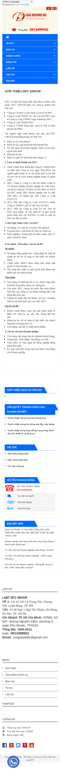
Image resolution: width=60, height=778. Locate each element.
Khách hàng (13, 56)
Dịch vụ (10, 49)
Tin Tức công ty (16, 466)
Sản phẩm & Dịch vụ (16, 674)
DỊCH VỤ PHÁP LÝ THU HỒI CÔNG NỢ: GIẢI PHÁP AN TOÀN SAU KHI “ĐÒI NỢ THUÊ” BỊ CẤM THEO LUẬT (29, 532)
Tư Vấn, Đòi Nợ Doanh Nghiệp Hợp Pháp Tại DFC (29, 550)
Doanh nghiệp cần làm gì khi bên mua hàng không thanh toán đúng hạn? (29, 543)
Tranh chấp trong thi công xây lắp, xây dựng (31, 424)
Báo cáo (9, 681)
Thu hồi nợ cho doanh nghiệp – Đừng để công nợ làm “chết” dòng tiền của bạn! (29, 566)
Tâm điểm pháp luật (18, 453)
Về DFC (10, 43)
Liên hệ (10, 68)
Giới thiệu (10, 668)
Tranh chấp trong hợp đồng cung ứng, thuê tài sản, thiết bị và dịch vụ (31, 432)
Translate (24, 4)
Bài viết (10, 81)
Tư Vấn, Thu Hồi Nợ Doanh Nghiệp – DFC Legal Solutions (28, 557)
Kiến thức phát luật (18, 460)
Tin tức (10, 74)
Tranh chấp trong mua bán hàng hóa (27, 418)
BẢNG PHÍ (11, 62)
